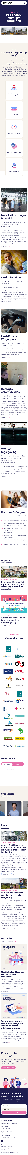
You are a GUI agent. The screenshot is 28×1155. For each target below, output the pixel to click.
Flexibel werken (11, 277)
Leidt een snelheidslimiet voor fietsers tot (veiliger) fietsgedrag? (12, 895)
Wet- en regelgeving (9, 450)
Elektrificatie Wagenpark (9, 337)
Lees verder (4, 592)
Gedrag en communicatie (10, 390)
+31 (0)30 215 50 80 (6, 1131)
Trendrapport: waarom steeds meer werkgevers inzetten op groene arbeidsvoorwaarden (12, 1024)
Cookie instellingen (5, 1148)
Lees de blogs (5, 828)
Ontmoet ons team (6, 797)
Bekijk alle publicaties (7, 941)
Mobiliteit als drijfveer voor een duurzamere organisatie (13, 974)
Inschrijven (12, 1112)
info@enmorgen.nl (6, 1133)
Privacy (3, 1144)
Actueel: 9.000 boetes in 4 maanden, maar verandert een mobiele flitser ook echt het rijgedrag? (13, 848)
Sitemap (3, 1149)
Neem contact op (7, 1067)
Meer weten (4, 246)
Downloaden (4, 991)
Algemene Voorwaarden (6, 1146)
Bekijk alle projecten (6, 562)
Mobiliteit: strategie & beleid (13, 216)
